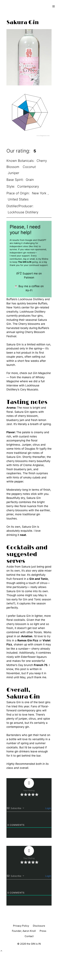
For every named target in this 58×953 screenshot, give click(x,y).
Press (43, 930)
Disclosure (39, 925)
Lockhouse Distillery (23, 212)
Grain (30, 180)
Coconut (29, 167)
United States (18, 199)
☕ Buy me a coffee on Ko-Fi (29, 288)
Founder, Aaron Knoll (24, 930)
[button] (1, 951)
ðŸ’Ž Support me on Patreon (29, 275)
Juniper (13, 173)
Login (48, 808)
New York (39, 193)
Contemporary (28, 186)
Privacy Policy (21, 925)
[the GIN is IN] (14, 6)
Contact (29, 936)
